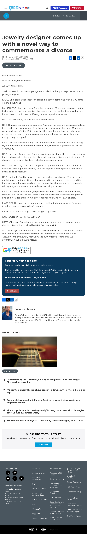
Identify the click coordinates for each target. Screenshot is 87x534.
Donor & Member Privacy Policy (57, 512)
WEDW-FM (8, 497)
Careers (35, 504)
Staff (34, 484)
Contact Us (36, 509)
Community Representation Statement (56, 485)
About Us (36, 469)
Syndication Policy (74, 492)
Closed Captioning (74, 482)
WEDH (7, 493)
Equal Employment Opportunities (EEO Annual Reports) (57, 505)
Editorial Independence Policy (73, 498)
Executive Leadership (36, 479)
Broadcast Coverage (71, 477)
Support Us (36, 514)
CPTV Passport (56, 498)
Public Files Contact (11, 501)
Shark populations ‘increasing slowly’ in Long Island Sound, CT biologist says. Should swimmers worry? (45, 411)
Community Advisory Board (38, 494)
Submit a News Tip (39, 519)
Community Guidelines (54, 492)
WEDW (18, 493)
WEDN (12, 493)
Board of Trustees (39, 489)
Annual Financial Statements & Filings (73, 470)
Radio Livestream (57, 479)
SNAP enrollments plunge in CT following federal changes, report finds (45, 420)
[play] (6, 16)
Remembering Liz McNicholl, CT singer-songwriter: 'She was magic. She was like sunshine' (43, 381)
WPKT (21, 497)
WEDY (7, 495)
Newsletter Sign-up (57, 469)
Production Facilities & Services (74, 505)
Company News (38, 473)
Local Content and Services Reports (74, 511)
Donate (77, 8)
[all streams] (83, 15)
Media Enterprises (39, 499)
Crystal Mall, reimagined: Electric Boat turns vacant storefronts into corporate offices (43, 401)
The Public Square (74, 516)
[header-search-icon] (47, 8)
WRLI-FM (8, 499)
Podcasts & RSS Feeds (56, 474)
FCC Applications (73, 487)
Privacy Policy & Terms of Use (56, 518)
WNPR (15, 497)
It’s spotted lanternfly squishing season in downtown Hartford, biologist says (46, 391)
